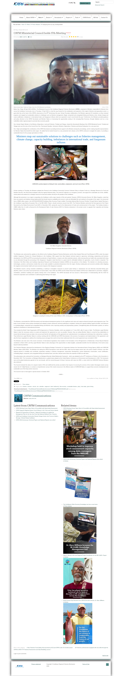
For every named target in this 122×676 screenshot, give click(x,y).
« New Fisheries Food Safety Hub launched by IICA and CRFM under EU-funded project (49, 647)
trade (51, 386)
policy (79, 386)
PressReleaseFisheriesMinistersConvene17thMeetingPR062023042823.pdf (48, 389)
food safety (83, 386)
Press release (26, 384)
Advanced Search (99, 5)
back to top (105, 655)
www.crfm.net (32, 398)
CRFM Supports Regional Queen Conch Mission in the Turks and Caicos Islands (37, 410)
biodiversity (56, 386)
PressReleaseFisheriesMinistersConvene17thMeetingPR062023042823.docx (34, 391)
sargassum (47, 386)
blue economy (63, 386)
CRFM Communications (37, 395)
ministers (29, 386)
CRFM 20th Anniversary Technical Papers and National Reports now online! (36, 420)
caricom (34, 386)
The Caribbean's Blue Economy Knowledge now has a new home (80, 504)
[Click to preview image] (61, 105)
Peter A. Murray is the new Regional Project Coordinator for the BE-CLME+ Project (84, 555)
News (28, 24)
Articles (66, 461)
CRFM (77, 109)
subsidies (41, 386)
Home (23, 24)
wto (38, 386)
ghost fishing (90, 386)
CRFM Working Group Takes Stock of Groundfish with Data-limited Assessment (36, 408)
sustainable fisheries (72, 386)
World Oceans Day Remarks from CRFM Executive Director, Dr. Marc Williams (83, 600)
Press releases (36, 24)
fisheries (25, 386)
